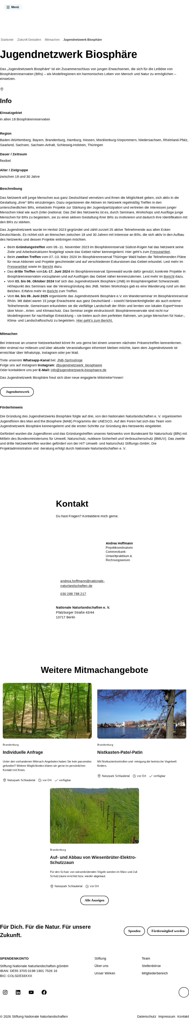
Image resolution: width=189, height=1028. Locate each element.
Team (146, 958)
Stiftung (100, 958)
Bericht (47, 267)
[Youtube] (31, 992)
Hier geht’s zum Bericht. (94, 320)
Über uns (101, 966)
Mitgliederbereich (155, 973)
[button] (13, 7)
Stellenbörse (151, 966)
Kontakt (183, 1016)
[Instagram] (5, 992)
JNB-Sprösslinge (70, 360)
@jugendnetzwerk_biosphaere (79, 365)
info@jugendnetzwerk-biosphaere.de (78, 370)
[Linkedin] (18, 992)
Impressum (166, 1016)
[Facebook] (44, 992)
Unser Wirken (104, 973)
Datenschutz (146, 1016)
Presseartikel (160, 252)
